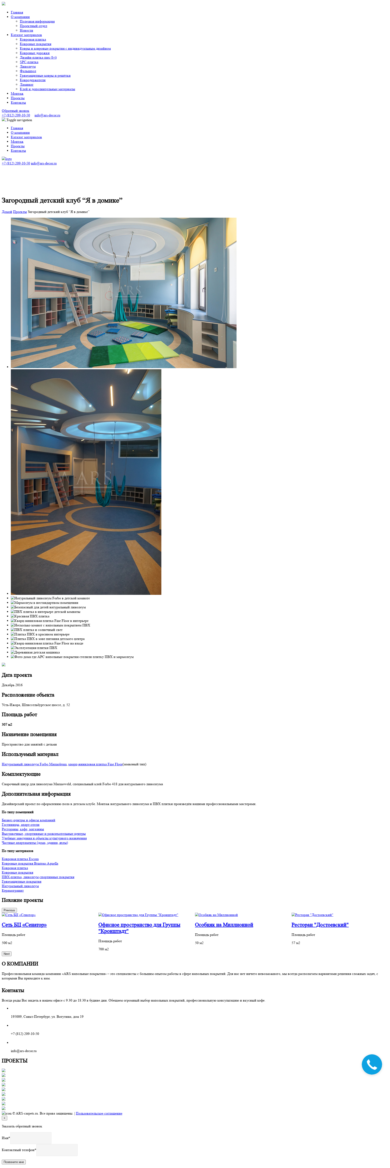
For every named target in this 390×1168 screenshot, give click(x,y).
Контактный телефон (18, 1150)
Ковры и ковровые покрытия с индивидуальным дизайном (65, 48)
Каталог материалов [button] (26, 35)
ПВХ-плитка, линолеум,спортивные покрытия (38, 877)
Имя (5, 1138)
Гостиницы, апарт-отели (20, 824)
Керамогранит (13, 890)
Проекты (20, 212)
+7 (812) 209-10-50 (16, 115)
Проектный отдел (33, 26)
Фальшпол (28, 71)
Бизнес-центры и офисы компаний (28, 820)
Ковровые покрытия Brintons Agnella (30, 863)
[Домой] (7, 159)
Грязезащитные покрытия (21, 881)
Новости (26, 30)
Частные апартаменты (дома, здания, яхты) (35, 842)
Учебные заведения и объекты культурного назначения (44, 838)
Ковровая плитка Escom (20, 859)
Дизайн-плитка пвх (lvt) (38, 57)
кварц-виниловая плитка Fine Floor (95, 764)
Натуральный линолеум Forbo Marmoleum (34, 764)
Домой (7, 212)
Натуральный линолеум (20, 886)
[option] (50, 929)
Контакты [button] (18, 102)
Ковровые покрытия (35, 44)
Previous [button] (9, 910)
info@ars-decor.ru (47, 115)
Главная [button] (17, 12)
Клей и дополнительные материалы (47, 89)
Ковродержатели (33, 80)
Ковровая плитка (33, 39)
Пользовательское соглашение (99, 1113)
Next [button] (7, 954)
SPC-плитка (29, 62)
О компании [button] (20, 17)
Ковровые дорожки (35, 53)
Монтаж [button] (17, 93)
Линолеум (28, 66)
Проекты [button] (18, 98)
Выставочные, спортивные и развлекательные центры (44, 833)
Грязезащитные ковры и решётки (45, 75)
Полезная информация (37, 21)
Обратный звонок (15, 110)
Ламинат (26, 84)
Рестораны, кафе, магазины (23, 829)
